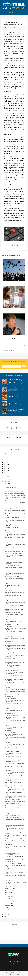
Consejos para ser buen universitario (14, 282)
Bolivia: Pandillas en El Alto (15, 388)
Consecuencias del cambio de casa (13, 807)
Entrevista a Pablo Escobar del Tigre (13, 576)
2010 (5, 910)
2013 (5, 481)
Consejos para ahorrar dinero (14, 309)
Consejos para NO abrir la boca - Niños (14, 551)
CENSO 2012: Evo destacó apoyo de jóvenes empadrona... (14, 642)
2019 (5, 468)
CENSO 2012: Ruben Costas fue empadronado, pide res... (13, 669)
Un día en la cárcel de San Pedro (12, 565)
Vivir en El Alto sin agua (10, 823)
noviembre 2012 (9, 487)
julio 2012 (7, 892)
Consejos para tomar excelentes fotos (14, 491)
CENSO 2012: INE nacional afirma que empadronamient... (14, 673)
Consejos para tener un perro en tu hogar (14, 805)
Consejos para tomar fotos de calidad (13, 489)
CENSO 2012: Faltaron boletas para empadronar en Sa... (13, 676)
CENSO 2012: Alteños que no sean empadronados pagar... (13, 731)
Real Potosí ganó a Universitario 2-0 (13, 838)
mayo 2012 (8, 896)
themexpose (16, 974)
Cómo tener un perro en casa (12, 803)
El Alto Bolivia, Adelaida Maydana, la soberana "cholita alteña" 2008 (17, 381)
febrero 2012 (8, 903)
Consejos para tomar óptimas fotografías (14, 493)
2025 (5, 456)
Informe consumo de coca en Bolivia (13, 612)
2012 (5, 483)
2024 (5, 458)
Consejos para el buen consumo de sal (14, 810)
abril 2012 (7, 898)
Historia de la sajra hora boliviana (15, 395)
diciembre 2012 (9, 485)
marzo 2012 (8, 901)
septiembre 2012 (9, 888)
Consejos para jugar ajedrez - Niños (13, 553)
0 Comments (21, 28)
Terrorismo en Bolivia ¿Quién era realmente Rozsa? (16, 409)
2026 (5, 453)
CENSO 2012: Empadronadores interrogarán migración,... (12, 714)
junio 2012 (7, 894)
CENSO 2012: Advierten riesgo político (14, 863)
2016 (5, 474)
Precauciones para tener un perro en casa (15, 801)
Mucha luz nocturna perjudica (12, 817)
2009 (5, 912)
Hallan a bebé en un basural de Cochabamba (12, 528)
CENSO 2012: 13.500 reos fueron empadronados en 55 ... (13, 659)
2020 (5, 466)
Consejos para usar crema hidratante (13, 815)
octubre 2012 (8, 886)
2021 (5, 464)
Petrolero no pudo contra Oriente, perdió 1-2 (15, 840)
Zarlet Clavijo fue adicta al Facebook (13, 766)
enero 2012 (8, 905)
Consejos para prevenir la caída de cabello (15, 694)
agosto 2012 (8, 890)
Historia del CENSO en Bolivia (12, 751)
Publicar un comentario (8, 350)
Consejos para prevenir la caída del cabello (15, 689)
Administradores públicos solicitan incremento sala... (13, 596)
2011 (5, 907)
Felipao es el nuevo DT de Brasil (12, 505)
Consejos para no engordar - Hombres (14, 500)
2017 (5, 472)
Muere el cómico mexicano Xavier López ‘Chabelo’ (14, 337)
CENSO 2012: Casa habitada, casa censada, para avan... (13, 697)
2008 (5, 914)
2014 (5, 479)
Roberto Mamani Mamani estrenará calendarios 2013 (13, 707)
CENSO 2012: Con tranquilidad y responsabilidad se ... (12, 666)
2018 (5, 470)
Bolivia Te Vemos (18, 972)
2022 (5, 462)
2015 (5, 476)
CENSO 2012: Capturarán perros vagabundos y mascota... (13, 854)
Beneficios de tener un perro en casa (13, 799)
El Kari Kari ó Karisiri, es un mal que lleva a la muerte (16, 402)
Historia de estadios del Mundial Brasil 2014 (15, 502)
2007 (5, 916)
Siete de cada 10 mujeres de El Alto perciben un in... (13, 735)
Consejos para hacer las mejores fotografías (15, 495)
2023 (5, 460)
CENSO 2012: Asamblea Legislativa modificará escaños (13, 760)
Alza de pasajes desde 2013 (11, 571)
